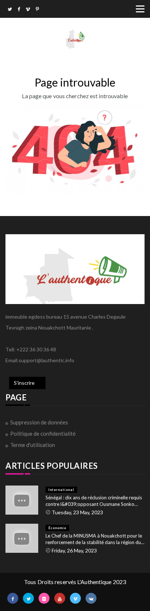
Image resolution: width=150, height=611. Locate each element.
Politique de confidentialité (43, 433)
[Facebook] (18, 10)
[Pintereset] (37, 10)
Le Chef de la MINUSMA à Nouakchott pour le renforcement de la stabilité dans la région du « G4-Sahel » (95, 539)
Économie (57, 528)
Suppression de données (39, 422)
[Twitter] (9, 10)
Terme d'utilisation (32, 445)
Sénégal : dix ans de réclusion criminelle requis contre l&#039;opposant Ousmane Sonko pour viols (94, 501)
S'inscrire (24, 383)
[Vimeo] (27, 10)
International (61, 490)
